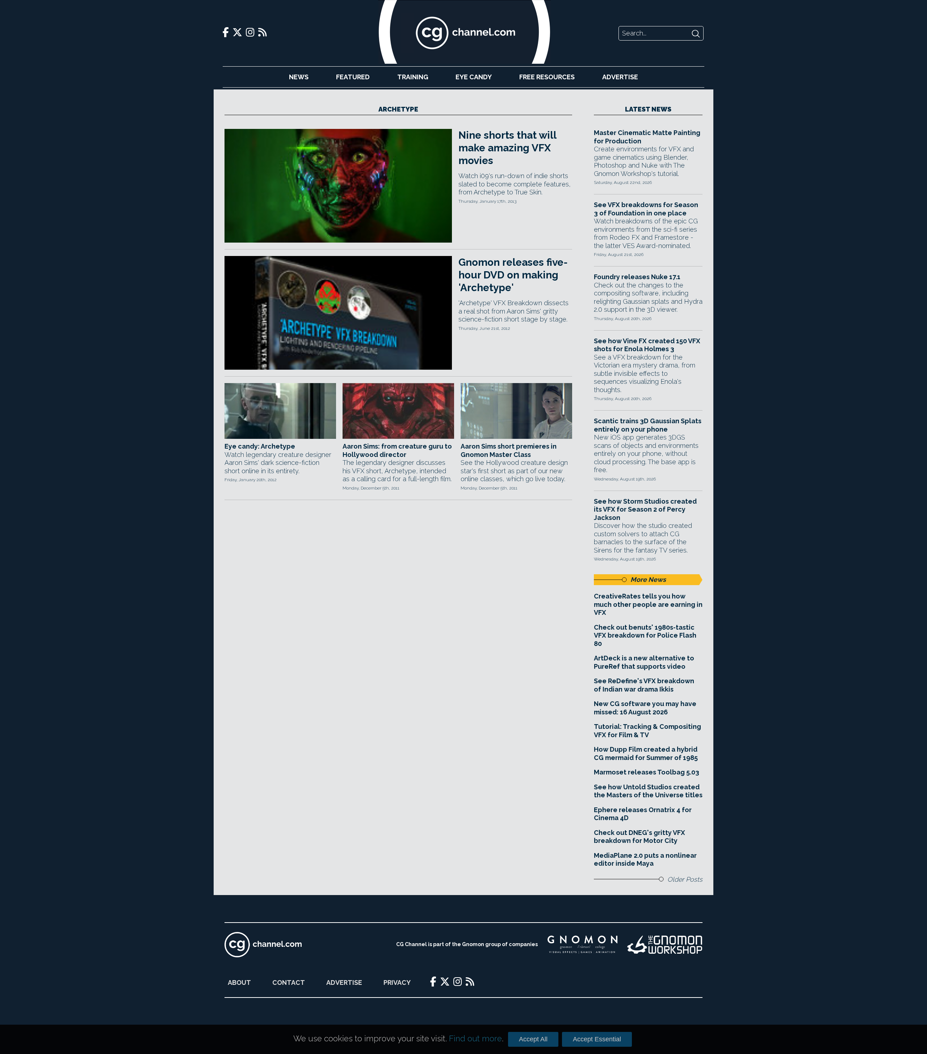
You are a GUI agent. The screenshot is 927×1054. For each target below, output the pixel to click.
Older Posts (684, 879)
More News (648, 579)
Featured (353, 77)
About (239, 982)
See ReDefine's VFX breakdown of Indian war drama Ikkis (644, 685)
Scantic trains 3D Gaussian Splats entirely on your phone (647, 425)
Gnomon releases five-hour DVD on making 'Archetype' (513, 275)
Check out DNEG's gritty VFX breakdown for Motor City (639, 837)
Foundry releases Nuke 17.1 (637, 277)
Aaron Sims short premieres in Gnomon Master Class (509, 450)
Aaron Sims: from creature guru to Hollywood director (397, 450)
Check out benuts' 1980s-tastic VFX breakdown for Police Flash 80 (645, 635)
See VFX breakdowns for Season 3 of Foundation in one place (646, 209)
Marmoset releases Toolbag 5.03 (646, 772)
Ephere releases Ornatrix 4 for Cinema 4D (643, 814)
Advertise (620, 77)
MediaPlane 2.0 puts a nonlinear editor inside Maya (645, 860)
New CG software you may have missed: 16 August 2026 (645, 708)
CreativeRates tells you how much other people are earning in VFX (648, 604)
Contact (288, 982)
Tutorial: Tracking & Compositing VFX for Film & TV (647, 731)
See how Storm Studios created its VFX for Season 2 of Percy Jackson (645, 509)
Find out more (475, 1038)
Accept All (533, 1039)
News (299, 77)
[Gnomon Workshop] (664, 945)
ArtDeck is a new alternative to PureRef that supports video (644, 662)
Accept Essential (597, 1039)
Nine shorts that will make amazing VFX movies (507, 148)
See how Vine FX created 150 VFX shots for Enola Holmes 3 (647, 345)
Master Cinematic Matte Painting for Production (647, 137)
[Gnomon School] (582, 945)
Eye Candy (474, 77)
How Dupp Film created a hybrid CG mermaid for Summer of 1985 (646, 753)
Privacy (397, 982)
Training (412, 77)
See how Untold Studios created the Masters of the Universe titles (648, 791)
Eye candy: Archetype (260, 446)
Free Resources (547, 77)
